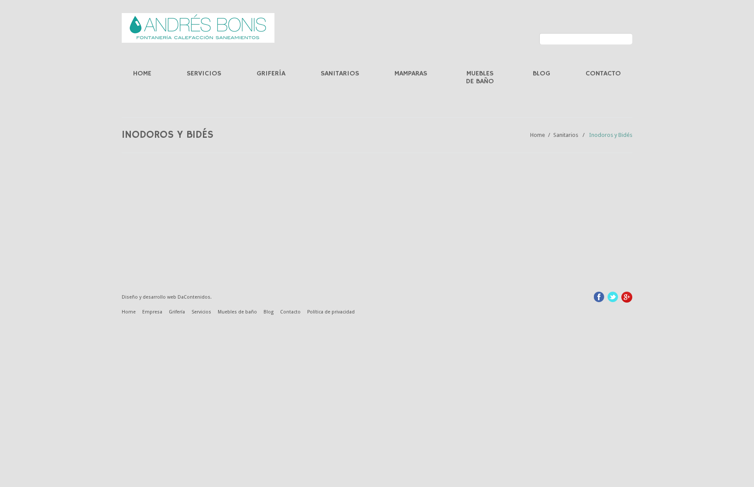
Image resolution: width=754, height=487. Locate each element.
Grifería (271, 73)
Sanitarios (340, 73)
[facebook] (599, 296)
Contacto (603, 73)
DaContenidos (194, 297)
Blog (541, 73)
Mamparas (410, 73)
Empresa (152, 312)
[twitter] (612, 296)
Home (142, 73)
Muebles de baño (480, 77)
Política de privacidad (331, 312)
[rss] (626, 296)
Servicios (204, 73)
